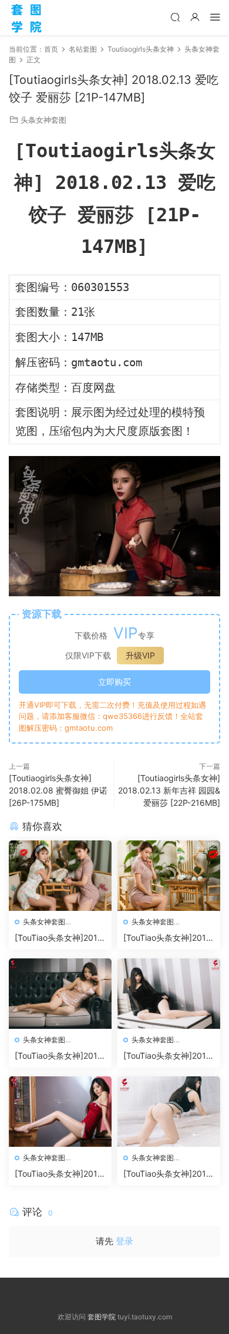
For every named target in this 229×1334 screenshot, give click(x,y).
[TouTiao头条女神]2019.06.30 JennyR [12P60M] (168, 938)
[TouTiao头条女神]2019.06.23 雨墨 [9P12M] (60, 1056)
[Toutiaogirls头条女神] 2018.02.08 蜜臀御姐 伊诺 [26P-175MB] (58, 790)
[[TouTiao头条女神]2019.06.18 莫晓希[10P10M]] (60, 1111)
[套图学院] (26, 17)
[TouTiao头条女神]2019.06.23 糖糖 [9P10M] (168, 1056)
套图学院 (101, 1316)
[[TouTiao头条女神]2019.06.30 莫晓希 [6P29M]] (60, 875)
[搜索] (175, 16)
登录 (124, 1241)
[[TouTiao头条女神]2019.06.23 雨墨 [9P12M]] (60, 993)
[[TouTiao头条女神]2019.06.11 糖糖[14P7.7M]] (168, 1111)
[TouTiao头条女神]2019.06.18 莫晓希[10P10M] (60, 1174)
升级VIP (140, 655)
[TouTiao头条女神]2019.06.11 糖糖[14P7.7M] (168, 1174)
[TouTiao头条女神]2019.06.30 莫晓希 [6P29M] (60, 938)
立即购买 (114, 682)
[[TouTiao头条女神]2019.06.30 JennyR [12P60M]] (168, 875)
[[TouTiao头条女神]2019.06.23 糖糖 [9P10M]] (168, 993)
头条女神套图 (43, 119)
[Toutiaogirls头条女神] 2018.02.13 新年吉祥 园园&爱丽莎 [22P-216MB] (169, 790)
